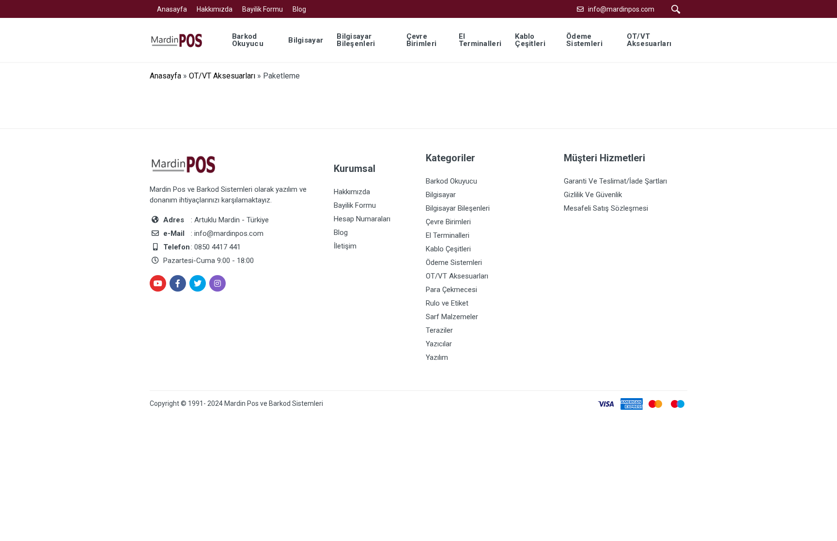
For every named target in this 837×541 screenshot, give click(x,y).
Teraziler (439, 330)
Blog (299, 9)
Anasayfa (172, 9)
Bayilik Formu (262, 9)
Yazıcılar (439, 344)
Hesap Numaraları (362, 219)
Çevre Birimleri (448, 221)
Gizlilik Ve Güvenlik (593, 194)
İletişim (345, 246)
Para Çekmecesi (451, 289)
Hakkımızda (214, 9)
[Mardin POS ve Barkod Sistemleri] (183, 39)
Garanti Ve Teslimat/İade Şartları (615, 181)
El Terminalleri (447, 235)
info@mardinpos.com (621, 9)
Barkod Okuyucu (451, 181)
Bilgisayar (441, 194)
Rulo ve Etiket (447, 303)
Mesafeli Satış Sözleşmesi (606, 208)
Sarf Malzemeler (452, 316)
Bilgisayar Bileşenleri (458, 208)
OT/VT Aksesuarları (222, 75)
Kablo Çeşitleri (448, 249)
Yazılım (437, 357)
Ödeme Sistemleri (454, 262)
